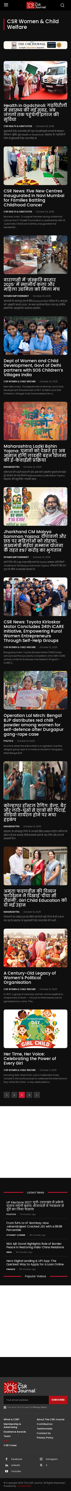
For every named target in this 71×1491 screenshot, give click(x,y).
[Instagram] (41, 1459)
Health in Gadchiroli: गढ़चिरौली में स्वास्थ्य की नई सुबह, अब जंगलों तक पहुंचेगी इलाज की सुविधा (35, 112)
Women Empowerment (16, 295)
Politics (8, 740)
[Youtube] (6, 1471)
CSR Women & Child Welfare (20, 381)
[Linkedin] (6, 1465)
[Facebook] (6, 1459)
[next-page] (37, 1095)
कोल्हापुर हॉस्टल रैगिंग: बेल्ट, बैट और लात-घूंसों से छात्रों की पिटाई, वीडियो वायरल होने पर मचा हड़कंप (35, 813)
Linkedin (15, 1465)
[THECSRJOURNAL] (36, 5)
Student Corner (15, 1235)
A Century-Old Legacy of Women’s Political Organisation (30, 977)
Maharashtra (11, 466)
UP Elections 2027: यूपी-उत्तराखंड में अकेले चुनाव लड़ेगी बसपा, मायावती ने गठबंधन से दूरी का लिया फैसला (35, 1205)
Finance (10, 1269)
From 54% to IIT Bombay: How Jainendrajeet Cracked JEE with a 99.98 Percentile (34, 1226)
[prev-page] (7, 1095)
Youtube (16, 1471)
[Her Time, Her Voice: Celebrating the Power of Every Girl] (35, 1028)
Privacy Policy (40, 1407)
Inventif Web (24, 1486)
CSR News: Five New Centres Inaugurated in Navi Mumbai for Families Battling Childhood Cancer (34, 198)
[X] (41, 1465)
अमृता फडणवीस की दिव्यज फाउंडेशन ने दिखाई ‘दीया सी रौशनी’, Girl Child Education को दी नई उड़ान (35, 898)
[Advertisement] (35, 1142)
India (9, 1252)
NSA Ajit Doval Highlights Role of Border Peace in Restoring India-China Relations (35, 1245)
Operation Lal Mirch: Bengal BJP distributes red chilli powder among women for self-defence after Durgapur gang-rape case (34, 725)
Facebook (16, 1459)
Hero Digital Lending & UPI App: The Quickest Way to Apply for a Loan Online (35, 1262)
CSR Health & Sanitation (18, 126)
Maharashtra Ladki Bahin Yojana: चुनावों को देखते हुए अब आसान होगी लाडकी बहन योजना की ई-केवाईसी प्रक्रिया (35, 453)
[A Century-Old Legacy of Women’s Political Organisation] (35, 948)
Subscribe (58, 1399)
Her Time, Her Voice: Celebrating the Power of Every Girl (30, 1058)
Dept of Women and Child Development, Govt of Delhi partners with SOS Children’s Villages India (33, 368)
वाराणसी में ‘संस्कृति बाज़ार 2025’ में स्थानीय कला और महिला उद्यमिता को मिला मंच (32, 284)
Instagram (52, 1459)
